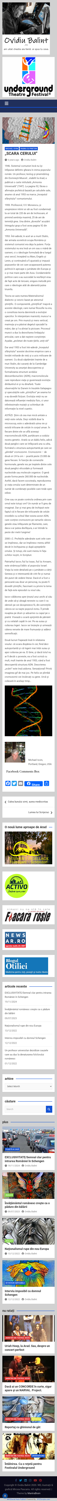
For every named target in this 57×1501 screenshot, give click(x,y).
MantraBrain (34, 1493)
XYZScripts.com (43, 1499)
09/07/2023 (14, 1211)
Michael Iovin (12, 149)
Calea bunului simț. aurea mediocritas (28, 801)
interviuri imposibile (15, 1283)
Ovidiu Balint (30, 160)
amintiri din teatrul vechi (18, 1338)
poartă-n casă (12, 1149)
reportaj (36, 1419)
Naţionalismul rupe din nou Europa (23, 1025)
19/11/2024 (14, 1165)
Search (49, 1109)
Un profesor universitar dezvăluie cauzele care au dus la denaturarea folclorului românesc (26, 1054)
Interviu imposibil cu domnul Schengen (25, 1038)
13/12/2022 (14, 1253)
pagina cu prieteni (28, 149)
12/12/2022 (14, 1299)
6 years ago (13, 160)
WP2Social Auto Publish (16, 1499)
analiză (9, 1195)
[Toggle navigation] (6, 103)
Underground (38, 1456)
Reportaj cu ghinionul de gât (22, 1427)
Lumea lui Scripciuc (38, 812)
